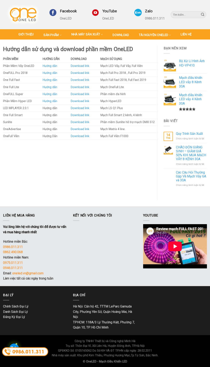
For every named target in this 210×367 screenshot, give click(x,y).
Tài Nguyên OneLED (153, 35)
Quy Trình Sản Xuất (189, 134)
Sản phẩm (51, 35)
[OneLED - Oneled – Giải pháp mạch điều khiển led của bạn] (23, 14)
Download (121, 35)
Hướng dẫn (50, 66)
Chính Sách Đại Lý (16, 306)
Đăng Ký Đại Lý (14, 317)
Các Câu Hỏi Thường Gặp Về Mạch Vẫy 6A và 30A (191, 176)
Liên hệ (186, 34)
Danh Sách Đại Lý (15, 312)
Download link (80, 66)
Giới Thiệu (26, 34)
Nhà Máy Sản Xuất (85, 34)
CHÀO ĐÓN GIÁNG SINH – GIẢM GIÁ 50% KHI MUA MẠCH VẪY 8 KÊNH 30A (191, 153)
